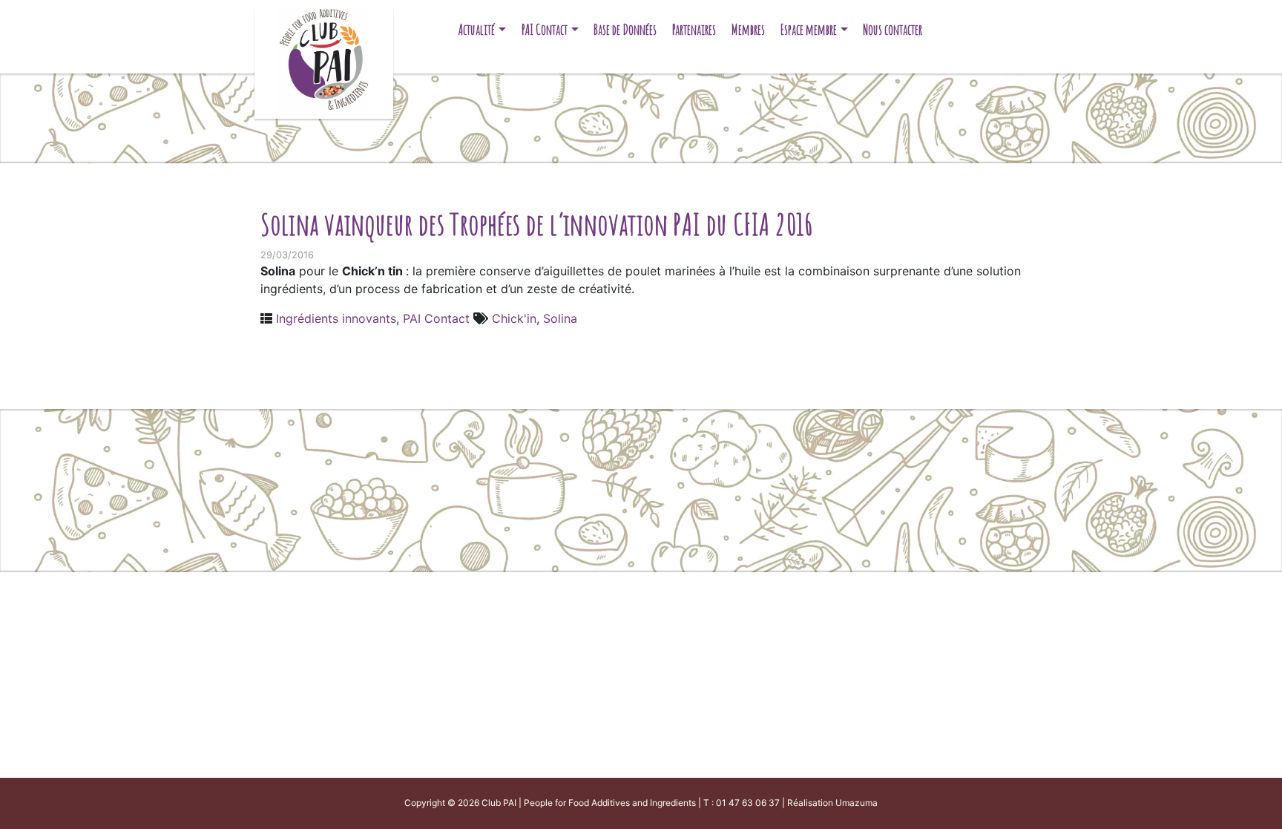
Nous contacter (892, 29)
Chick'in (514, 318)
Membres (748, 29)
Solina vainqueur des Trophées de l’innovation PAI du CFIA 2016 (537, 224)
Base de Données (625, 29)
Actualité (476, 29)
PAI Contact (545, 29)
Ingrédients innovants (336, 318)
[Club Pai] (323, 57)
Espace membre (808, 29)
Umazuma (856, 802)
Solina (560, 318)
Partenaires (694, 29)
